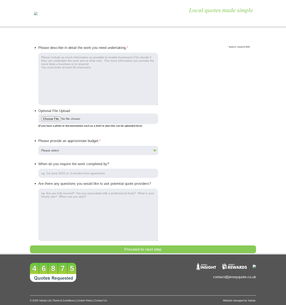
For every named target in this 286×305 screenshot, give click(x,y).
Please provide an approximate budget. (69, 141)
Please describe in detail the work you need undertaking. (83, 48)
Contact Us (100, 300)
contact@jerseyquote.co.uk (234, 277)
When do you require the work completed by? (73, 164)
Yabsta (251, 300)
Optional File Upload (54, 111)
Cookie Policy (85, 300)
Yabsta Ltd (45, 300)
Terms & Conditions (64, 300)
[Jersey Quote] (58, 13)
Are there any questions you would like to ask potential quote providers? (94, 184)
